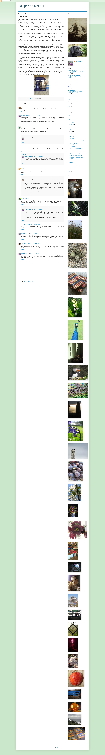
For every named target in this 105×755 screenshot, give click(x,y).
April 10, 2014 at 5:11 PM (31, 146)
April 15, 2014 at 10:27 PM (35, 253)
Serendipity (72, 138)
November (72, 124)
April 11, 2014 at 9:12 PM (38, 209)
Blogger (57, 747)
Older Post (62, 279)
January (71, 165)
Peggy (22, 168)
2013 (70, 168)
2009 (70, 175)
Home (41, 279)
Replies (24, 135)
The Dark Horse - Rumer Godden (76, 150)
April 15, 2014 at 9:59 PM (35, 243)
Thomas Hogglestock (25, 243)
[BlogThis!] (37, 98)
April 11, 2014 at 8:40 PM (38, 156)
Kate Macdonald (72, 86)
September (72, 127)
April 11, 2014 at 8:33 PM (38, 137)
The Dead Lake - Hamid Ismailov (76, 153)
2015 (70, 119)
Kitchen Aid (72, 151)
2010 (70, 173)
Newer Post (21, 279)
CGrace (23, 198)
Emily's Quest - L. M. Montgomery (76, 148)
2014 (70, 120)
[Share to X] (38, 98)
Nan (22, 106)
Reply (22, 111)
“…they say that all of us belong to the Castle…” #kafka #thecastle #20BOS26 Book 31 (76, 77)
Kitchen (23, 99)
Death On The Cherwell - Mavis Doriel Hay (78, 141)
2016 (70, 117)
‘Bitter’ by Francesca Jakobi (74, 83)
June (71, 133)
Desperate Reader (31, 6)
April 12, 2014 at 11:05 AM (34, 224)
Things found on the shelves (75, 160)
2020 (70, 110)
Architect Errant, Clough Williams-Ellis (76, 87)
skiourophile (23, 126)
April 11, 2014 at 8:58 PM (38, 179)
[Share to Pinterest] (40, 98)
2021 (70, 108)
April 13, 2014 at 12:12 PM (35, 233)
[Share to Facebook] (39, 98)
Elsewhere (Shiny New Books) (76, 155)
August (71, 129)
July (71, 131)
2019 (70, 112)
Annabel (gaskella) (25, 224)
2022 (70, 106)
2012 (70, 169)
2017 (70, 115)
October (71, 126)
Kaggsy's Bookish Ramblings (75, 75)
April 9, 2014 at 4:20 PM (28, 106)
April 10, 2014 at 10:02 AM (32, 126)
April (71, 136)
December (72, 122)
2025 (70, 101)
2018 (70, 113)
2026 (70, 99)
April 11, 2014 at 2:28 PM (29, 168)
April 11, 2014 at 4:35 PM (30, 198)
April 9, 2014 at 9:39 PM (35, 115)
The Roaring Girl (73, 146)
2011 (70, 171)
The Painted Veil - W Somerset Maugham (78, 140)
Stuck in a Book (72, 90)
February (72, 164)
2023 (70, 104)
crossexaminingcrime (73, 70)
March (71, 162)
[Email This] (35, 98)
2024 (70, 103)
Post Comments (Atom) (28, 281)
